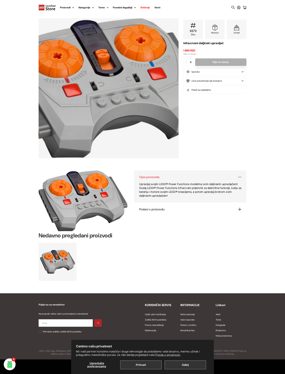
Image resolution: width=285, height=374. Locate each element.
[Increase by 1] (191, 62)
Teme (101, 7)
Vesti (157, 7)
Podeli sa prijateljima (201, 90)
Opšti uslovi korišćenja (155, 314)
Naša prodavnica (224, 335)
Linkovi (220, 305)
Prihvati (141, 364)
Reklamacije (150, 330)
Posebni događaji (122, 7)
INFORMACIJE (190, 305)
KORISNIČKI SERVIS (158, 305)
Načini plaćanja (187, 314)
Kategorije (84, 7)
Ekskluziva (221, 330)
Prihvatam (62, 331)
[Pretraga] (233, 7)
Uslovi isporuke (187, 319)
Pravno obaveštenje (154, 325)
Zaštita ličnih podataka (155, 319)
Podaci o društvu (188, 325)
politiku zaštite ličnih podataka (67, 331)
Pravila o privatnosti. (167, 354)
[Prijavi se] (238, 7)
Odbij (185, 364)
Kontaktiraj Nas (187, 330)
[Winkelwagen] (244, 7)
